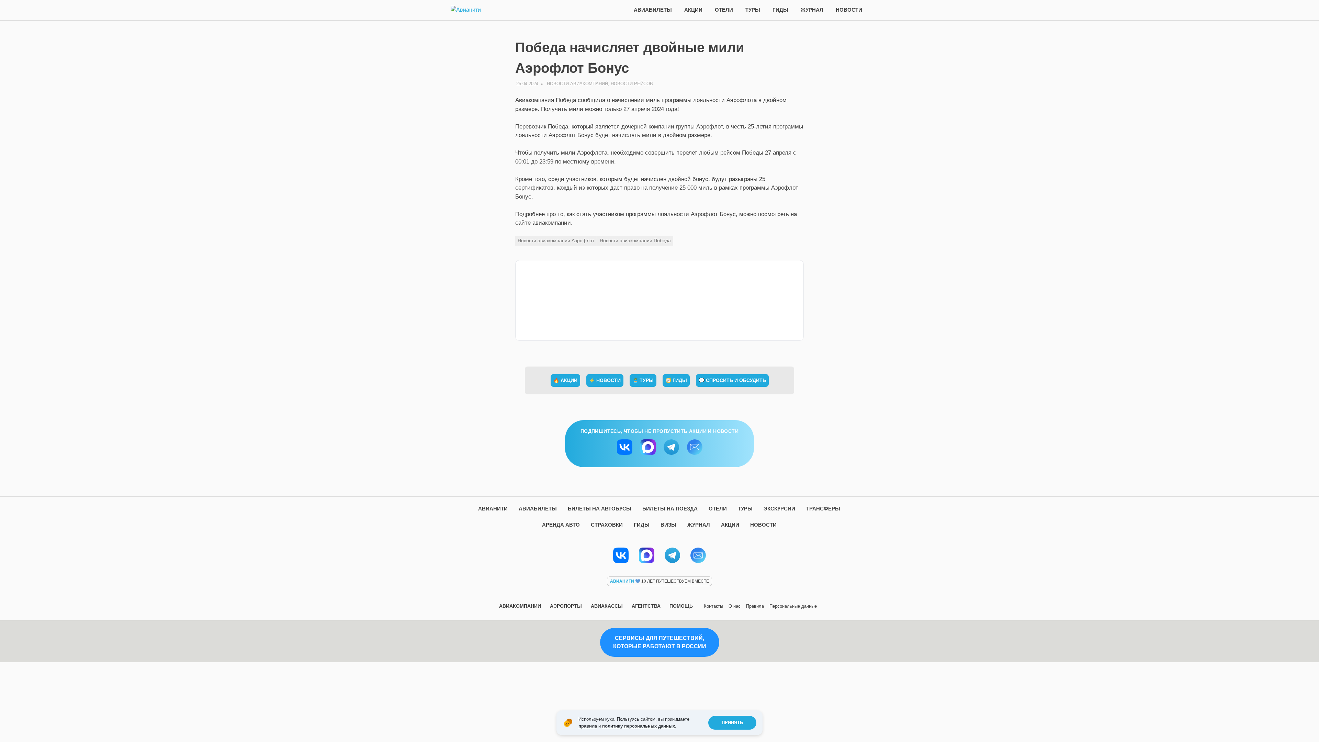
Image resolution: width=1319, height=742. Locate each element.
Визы (668, 525)
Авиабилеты (653, 10)
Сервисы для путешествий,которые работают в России (659, 642)
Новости (849, 10)
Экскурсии (779, 508)
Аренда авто (561, 525)
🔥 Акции (565, 380)
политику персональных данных (638, 726)
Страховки (607, 525)
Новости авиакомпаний (577, 83)
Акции (693, 10)
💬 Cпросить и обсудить (732, 380)
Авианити (493, 508)
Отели (724, 10)
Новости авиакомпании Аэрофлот (556, 240)
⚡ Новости (605, 380)
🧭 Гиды (676, 380)
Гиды (780, 10)
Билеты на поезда (670, 508)
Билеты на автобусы (599, 508)
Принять (732, 722)
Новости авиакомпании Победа (635, 240)
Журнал (812, 10)
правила (587, 726)
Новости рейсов (632, 83)
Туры (752, 10)
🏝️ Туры (643, 380)
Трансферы (823, 508)
